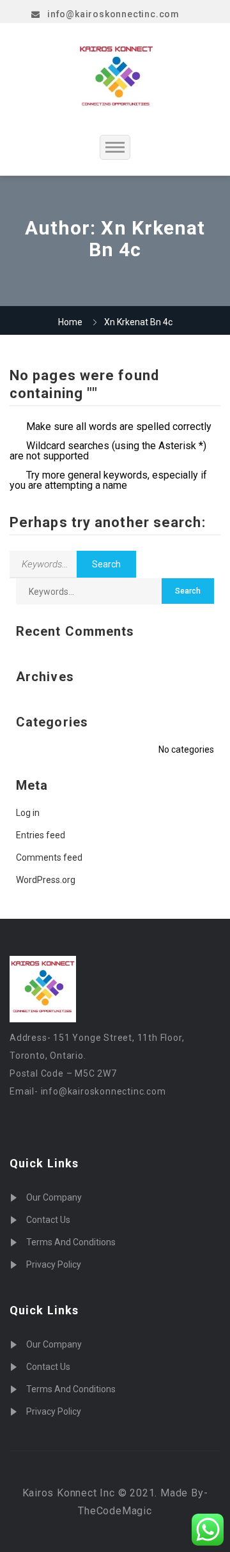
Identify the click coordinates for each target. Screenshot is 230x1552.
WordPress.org (45, 880)
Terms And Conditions (71, 1242)
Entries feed (40, 835)
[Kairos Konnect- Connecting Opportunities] (116, 78)
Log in (28, 813)
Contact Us (48, 1220)
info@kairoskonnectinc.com (113, 14)
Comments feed (49, 857)
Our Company (54, 1197)
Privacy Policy (53, 1264)
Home (70, 322)
